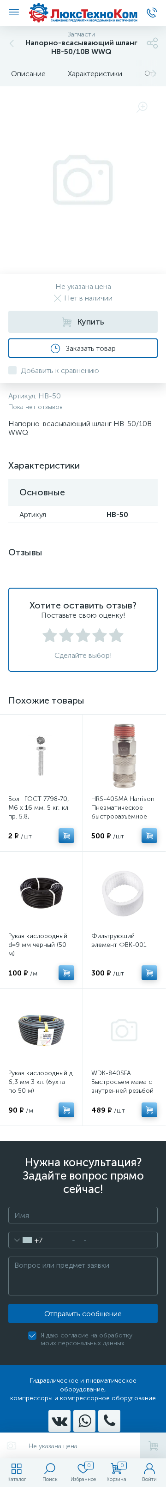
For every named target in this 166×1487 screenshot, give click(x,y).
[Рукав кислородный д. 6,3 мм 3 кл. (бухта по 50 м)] (41, 1030)
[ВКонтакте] (59, 1421)
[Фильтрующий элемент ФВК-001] (124, 893)
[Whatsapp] (84, 1421)
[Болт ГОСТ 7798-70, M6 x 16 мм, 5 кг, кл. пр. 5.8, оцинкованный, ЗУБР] (41, 756)
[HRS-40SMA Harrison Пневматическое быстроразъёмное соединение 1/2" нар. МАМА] (124, 756)
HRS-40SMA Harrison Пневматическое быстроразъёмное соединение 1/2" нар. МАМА (123, 816)
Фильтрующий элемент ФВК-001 (119, 940)
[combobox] (25, 1240)
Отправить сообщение (83, 1313)
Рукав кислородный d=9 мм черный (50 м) (37, 944)
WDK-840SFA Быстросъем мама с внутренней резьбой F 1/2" (122, 1086)
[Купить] (66, 835)
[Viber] (109, 1421)
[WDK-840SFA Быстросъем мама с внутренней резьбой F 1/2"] (124, 1030)
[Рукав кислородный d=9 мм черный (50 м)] (41, 893)
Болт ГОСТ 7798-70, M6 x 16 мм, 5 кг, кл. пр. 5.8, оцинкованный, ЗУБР (39, 812)
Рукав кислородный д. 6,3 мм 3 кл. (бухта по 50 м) (41, 1082)
